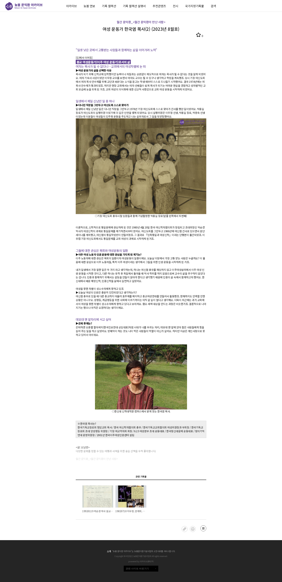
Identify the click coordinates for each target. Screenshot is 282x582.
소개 (109, 551)
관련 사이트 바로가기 (137, 568)
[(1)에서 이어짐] (84, 58)
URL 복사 (185, 529)
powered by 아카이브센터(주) (141, 561)
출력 (193, 529)
